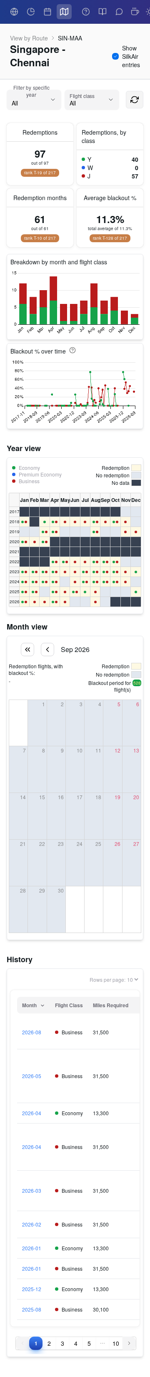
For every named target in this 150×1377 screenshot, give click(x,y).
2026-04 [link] (31, 1113)
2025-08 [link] (31, 1309)
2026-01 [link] (31, 1248)
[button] (102, 1343)
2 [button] (49, 1343)
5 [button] (89, 1343)
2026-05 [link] (31, 1076)
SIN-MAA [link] (70, 38)
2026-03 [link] (31, 1190)
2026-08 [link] (31, 1032)
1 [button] (36, 1343)
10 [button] (115, 1343)
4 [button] (76, 1343)
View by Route (29, 38)
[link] (14, 11)
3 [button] (62, 1343)
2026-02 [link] (31, 1224)
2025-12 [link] (31, 1289)
